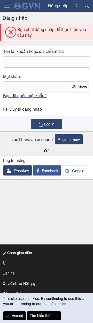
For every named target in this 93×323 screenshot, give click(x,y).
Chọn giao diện (19, 252)
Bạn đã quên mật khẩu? (25, 96)
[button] (46, 263)
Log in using (14, 160)
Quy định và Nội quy (19, 283)
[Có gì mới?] (76, 5)
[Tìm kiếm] (86, 5)
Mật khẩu (11, 76)
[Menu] (7, 5)
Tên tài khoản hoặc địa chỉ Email (33, 51)
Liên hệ (9, 273)
